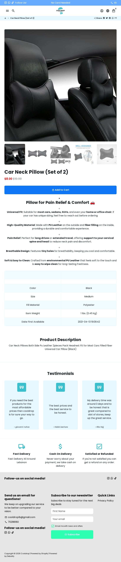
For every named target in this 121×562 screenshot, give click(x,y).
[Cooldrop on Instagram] (5, 2)
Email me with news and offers (69, 526)
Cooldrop (25, 553)
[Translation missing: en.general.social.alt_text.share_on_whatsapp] (113, 18)
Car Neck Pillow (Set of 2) (22, 18)
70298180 (12, 522)
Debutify (10, 556)
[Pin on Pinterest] (110, 18)
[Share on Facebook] (104, 18)
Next (112, 85)
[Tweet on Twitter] (107, 18)
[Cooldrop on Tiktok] (13, 2)
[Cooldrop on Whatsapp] (9, 2)
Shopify (44, 553)
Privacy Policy (106, 500)
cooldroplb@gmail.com (20, 517)
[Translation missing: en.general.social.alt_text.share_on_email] (116, 18)
